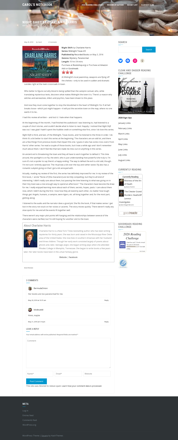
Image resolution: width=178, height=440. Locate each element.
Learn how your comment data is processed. (82, 386)
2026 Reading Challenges (93, 5)
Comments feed (30, 420)
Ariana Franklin (130, 187)
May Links (123, 144)
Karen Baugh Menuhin (127, 205)
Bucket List (132, 5)
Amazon (104, 65)
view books (142, 251)
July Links (122, 155)
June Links (123, 149)
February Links (125, 128)
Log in (25, 410)
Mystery (73, 58)
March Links (123, 133)
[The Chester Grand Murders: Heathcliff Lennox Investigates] (121, 193)
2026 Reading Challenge (132, 236)
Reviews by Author (115, 5)
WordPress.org (29, 425)
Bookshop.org (79, 65)
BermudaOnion (41, 288)
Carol (40, 42)
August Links (124, 160)
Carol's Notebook (37, 5)
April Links (123, 139)
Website (63, 257)
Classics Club (147, 5)
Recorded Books (81, 54)
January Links (124, 123)
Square (44, 435)
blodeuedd (38, 309)
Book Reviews (28, 268)
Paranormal (83, 58)
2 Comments (52, 42)
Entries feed (28, 415)
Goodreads (73, 68)
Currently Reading (130, 176)
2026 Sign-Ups (125, 117)
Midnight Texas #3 (77, 51)
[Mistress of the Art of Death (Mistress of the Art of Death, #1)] (121, 182)
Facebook (73, 257)
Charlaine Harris (83, 47)
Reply (106, 300)
